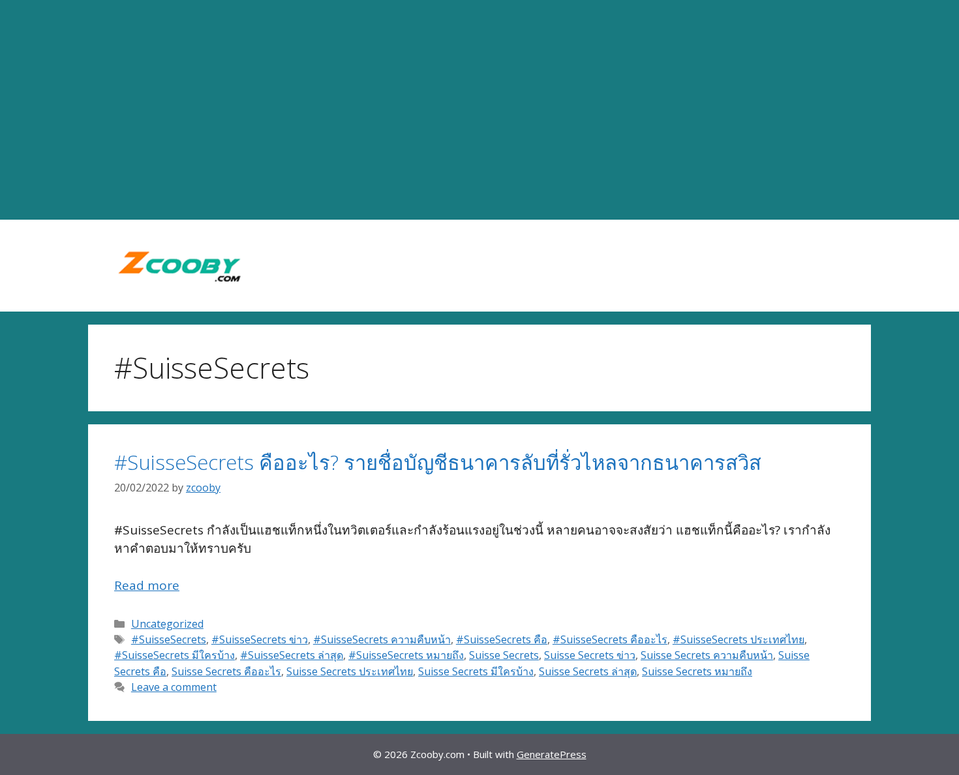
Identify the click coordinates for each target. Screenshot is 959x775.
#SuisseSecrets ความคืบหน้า (382, 639)
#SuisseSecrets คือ (501, 639)
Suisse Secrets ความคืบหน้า (707, 655)
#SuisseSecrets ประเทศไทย (738, 639)
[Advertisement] (479, 110)
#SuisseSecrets (168, 639)
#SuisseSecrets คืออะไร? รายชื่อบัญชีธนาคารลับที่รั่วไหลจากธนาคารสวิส (437, 462)
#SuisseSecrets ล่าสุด (291, 655)
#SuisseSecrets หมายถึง (406, 655)
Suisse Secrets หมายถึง (697, 671)
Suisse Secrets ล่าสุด (588, 671)
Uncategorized (167, 624)
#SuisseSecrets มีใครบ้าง (174, 655)
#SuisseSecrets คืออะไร (610, 639)
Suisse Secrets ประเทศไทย (349, 671)
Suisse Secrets (504, 655)
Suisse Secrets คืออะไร (226, 671)
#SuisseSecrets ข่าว (259, 639)
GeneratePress (551, 754)
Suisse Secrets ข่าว (589, 655)
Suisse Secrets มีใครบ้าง (476, 671)
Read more (146, 585)
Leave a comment (174, 687)
